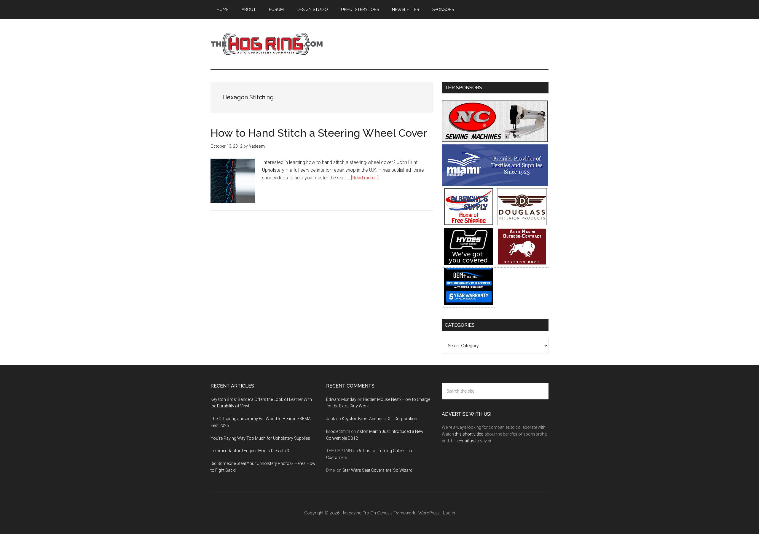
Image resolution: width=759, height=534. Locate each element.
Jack (330, 418)
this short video (469, 434)
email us (466, 441)
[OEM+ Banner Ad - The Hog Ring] (468, 303)
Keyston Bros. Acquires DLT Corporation (379, 418)
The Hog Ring (267, 44)
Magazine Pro (356, 513)
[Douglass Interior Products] (522, 224)
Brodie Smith (338, 431)
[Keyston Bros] (522, 263)
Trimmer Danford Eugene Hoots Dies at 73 (250, 450)
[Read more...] (365, 178)
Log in (449, 513)
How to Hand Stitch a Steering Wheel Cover (319, 133)
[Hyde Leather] (468, 263)
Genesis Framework (396, 513)
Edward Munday (341, 399)
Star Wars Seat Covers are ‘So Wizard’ (377, 470)
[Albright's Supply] (468, 224)
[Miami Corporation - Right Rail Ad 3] (495, 184)
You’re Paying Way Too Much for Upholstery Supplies (260, 438)
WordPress (429, 513)
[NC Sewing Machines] (495, 140)
